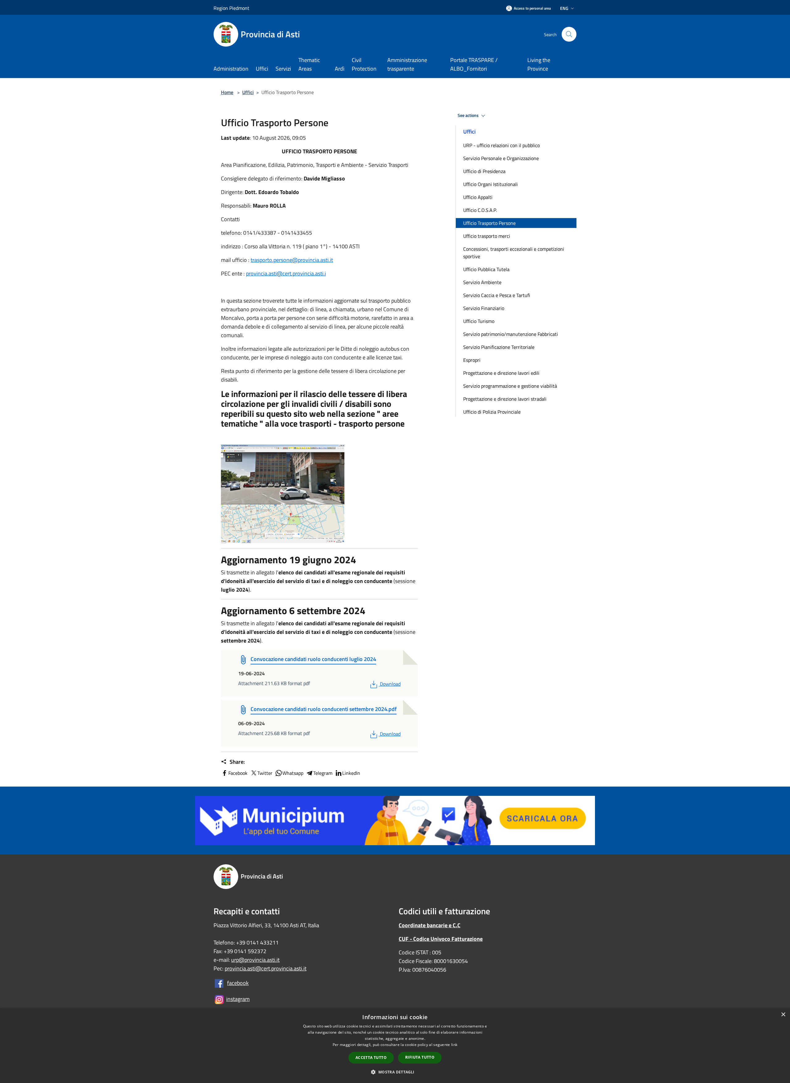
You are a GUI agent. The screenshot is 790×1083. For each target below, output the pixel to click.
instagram (238, 999)
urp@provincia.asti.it (255, 960)
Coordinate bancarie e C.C (429, 925)
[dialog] (395, 1045)
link (454, 1044)
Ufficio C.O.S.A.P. (480, 210)
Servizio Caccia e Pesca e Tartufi (496, 295)
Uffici (248, 92)
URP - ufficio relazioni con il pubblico (501, 145)
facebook (238, 983)
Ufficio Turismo (478, 321)
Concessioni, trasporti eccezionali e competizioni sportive (513, 252)
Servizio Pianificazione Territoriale (498, 347)
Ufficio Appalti (478, 197)
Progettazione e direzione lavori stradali (505, 399)
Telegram (322, 773)
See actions (469, 115)
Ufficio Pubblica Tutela (486, 269)
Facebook (237, 773)
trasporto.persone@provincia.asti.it (292, 260)
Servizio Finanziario (483, 308)
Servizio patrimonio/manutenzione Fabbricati (510, 334)
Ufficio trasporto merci (486, 236)
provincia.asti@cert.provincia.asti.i (286, 273)
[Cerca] (569, 34)
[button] (395, 1072)
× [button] (783, 1014)
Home (227, 92)
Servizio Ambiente (482, 282)
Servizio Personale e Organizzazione (501, 158)
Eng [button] (564, 8)
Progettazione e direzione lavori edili (501, 373)
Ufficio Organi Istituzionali (490, 184)
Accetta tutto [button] (371, 1057)
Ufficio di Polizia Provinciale (492, 411)
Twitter (264, 773)
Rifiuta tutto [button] (419, 1057)
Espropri (471, 360)
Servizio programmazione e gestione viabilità (510, 386)
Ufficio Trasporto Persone (489, 223)
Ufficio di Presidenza (484, 171)
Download (390, 684)
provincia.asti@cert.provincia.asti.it (265, 968)
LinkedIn (351, 773)
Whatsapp (292, 773)
